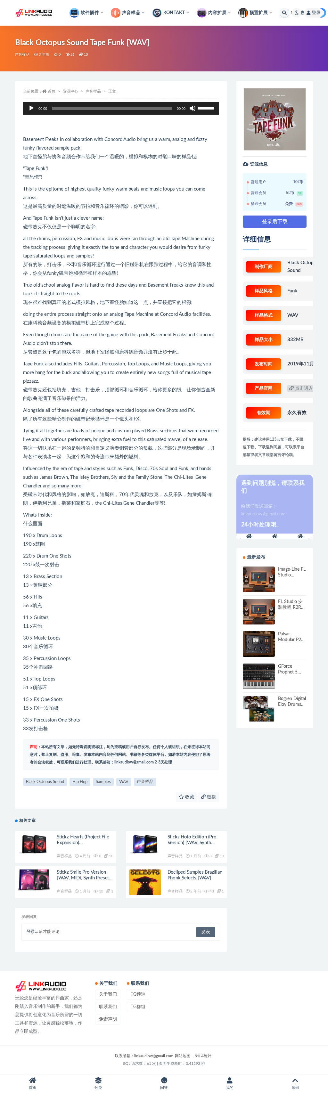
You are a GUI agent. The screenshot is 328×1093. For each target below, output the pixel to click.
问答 (164, 1087)
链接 (211, 797)
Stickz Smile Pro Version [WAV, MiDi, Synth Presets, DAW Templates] (84, 878)
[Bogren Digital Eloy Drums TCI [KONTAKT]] (259, 709)
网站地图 (182, 1056)
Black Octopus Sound (45, 782)
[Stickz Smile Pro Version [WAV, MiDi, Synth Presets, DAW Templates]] (34, 882)
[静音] (192, 108)
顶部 (295, 1087)
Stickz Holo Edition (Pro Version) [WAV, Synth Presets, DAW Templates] (193, 843)
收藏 (189, 797)
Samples (103, 782)
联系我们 (108, 1007)
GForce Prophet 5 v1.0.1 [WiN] (290, 672)
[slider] (207, 107)
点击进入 (303, 388)
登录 (316, 13)
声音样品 (22, 54)
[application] (121, 108)
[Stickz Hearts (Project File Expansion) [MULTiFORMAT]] (34, 847)
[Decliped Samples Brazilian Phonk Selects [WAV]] (145, 883)
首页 (51, 91)
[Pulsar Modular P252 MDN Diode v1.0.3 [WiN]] (259, 644)
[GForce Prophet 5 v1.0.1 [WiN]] (259, 676)
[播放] (31, 108)
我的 (230, 1087)
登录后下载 (275, 221)
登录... (32, 932)
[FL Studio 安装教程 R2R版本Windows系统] (259, 611)
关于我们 (108, 994)
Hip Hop (79, 782)
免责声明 (108, 1019)
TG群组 (138, 1007)
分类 (98, 1087)
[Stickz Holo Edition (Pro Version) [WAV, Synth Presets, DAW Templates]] (145, 847)
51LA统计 (203, 1056)
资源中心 (70, 91)
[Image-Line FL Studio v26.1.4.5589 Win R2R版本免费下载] (259, 579)
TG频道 (138, 994)
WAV (123, 782)
